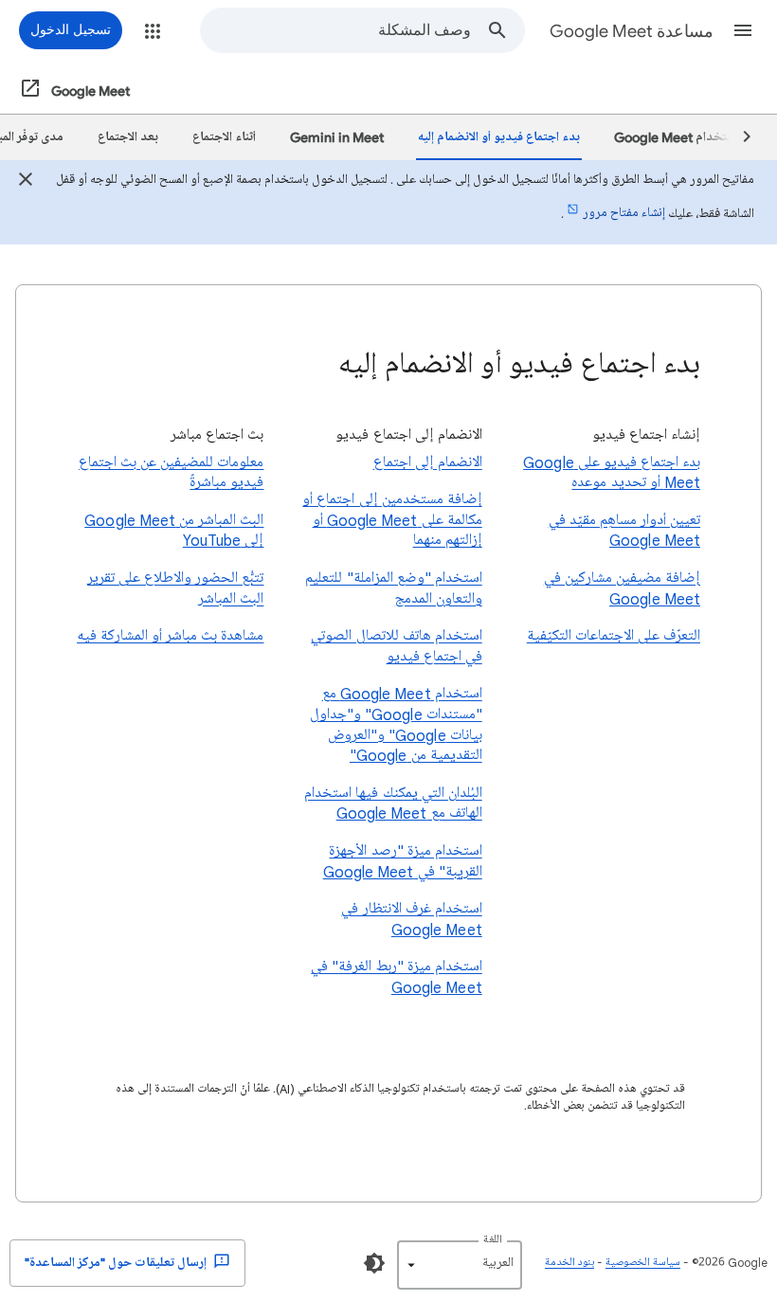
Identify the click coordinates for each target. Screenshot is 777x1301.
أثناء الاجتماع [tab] (224, 137)
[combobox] (336, 30)
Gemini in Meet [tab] (337, 137)
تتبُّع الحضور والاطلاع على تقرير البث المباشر (175, 588)
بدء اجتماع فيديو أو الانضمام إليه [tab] (499, 137)
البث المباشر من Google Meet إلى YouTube (173, 530)
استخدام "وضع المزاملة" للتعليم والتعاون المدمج (393, 588)
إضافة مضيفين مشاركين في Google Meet (622, 588)
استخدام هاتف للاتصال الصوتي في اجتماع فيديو (396, 646)
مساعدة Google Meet (632, 31)
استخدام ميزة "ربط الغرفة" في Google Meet (396, 977)
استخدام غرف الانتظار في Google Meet (411, 919)
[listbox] (459, 1265)
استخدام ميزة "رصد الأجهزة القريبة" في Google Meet (402, 861)
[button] (743, 30)
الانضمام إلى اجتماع (427, 462)
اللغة (492, 1240)
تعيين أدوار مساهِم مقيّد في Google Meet (624, 530)
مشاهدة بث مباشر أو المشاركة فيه (170, 635)
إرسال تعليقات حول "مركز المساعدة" (117, 1263)
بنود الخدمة (569, 1263)
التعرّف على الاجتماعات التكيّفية (613, 635)
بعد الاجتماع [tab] (128, 137)
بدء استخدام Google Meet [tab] (687, 137)
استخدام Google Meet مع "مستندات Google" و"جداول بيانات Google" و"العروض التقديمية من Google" (395, 724)
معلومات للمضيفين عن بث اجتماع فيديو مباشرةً (171, 473)
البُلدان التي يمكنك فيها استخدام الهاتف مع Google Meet (392, 803)
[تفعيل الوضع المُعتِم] (374, 1263)
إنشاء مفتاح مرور (624, 213)
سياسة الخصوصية (642, 1263)
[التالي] (738, 137)
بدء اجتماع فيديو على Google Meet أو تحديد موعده (611, 473)
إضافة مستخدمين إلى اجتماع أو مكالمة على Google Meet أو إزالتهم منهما (391, 520)
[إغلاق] (25, 182)
